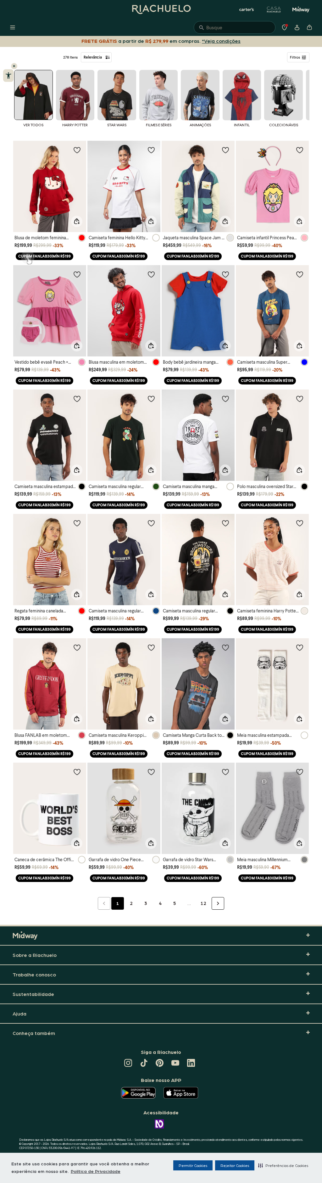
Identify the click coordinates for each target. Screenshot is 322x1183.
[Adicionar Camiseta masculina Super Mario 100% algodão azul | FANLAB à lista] (300, 274)
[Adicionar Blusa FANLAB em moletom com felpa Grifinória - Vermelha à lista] (77, 647)
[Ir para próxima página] (218, 903)
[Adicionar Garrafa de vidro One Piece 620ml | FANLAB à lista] (151, 772)
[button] (283, 1165)
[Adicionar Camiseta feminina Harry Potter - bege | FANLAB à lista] (300, 523)
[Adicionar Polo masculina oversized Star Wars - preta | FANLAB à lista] (300, 399)
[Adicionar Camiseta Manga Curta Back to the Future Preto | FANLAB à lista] (225, 647)
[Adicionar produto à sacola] (77, 221)
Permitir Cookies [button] (193, 1165)
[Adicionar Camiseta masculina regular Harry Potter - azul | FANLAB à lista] (151, 523)
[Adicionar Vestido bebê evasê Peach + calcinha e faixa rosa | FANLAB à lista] (77, 274)
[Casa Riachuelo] (273, 9)
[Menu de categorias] (12, 27)
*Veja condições (222, 40)
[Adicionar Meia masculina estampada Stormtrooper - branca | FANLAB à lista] (300, 647)
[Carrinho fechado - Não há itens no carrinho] (309, 27)
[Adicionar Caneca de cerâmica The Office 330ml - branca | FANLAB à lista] (77, 772)
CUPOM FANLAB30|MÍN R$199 (44, 256)
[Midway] (301, 9)
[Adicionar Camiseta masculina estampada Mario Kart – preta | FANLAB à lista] (77, 399)
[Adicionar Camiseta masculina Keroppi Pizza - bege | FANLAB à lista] (151, 647)
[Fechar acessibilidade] (14, 66)
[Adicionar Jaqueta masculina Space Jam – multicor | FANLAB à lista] (225, 150)
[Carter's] (246, 9)
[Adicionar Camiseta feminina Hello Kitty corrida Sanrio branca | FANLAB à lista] (151, 150)
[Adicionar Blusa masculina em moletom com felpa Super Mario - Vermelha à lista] (151, 274)
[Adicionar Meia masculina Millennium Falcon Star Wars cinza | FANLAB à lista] (300, 772)
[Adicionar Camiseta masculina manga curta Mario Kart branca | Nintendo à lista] (225, 399)
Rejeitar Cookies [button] (234, 1165)
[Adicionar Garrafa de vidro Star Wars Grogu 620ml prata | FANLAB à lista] (225, 772)
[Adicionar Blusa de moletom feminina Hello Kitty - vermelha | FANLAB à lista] (77, 150)
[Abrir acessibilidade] (8, 75)
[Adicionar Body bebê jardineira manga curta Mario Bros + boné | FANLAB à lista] (225, 274)
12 (203, 903)
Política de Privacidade (95, 1171)
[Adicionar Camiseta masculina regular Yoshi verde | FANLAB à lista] (151, 399)
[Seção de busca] (234, 27)
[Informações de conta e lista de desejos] (297, 27)
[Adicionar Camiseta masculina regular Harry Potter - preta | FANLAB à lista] (225, 523)
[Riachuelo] (161, 9)
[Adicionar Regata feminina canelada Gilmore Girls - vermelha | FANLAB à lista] (77, 523)
